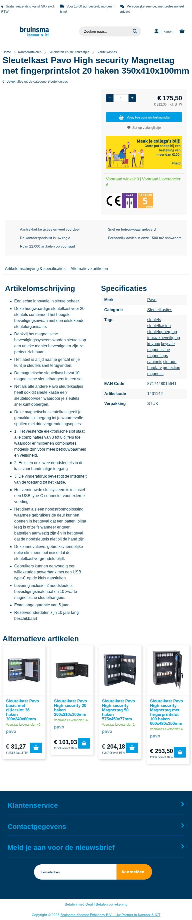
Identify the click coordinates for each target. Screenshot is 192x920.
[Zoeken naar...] (135, 31)
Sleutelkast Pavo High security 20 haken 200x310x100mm (70, 708)
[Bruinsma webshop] (34, 35)
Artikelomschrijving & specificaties (35, 268)
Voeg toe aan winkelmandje (148, 117)
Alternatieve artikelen (89, 268)
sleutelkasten (159, 326)
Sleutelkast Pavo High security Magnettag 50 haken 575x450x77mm (118, 710)
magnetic (155, 374)
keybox (153, 344)
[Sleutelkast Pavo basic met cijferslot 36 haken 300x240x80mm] (24, 670)
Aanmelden (133, 872)
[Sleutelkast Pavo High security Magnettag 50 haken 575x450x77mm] (120, 670)
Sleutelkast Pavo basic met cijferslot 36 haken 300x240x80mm (22, 710)
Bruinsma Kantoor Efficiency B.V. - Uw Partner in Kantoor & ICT (110, 915)
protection (171, 368)
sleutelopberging (162, 332)
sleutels (154, 320)
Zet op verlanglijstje (146, 128)
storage (169, 362)
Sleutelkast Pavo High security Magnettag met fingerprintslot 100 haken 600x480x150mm (166, 712)
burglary (154, 368)
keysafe (168, 344)
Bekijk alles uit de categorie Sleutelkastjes (37, 81)
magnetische (158, 350)
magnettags (157, 356)
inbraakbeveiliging (163, 338)
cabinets (154, 362)
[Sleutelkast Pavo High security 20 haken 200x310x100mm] (72, 670)
